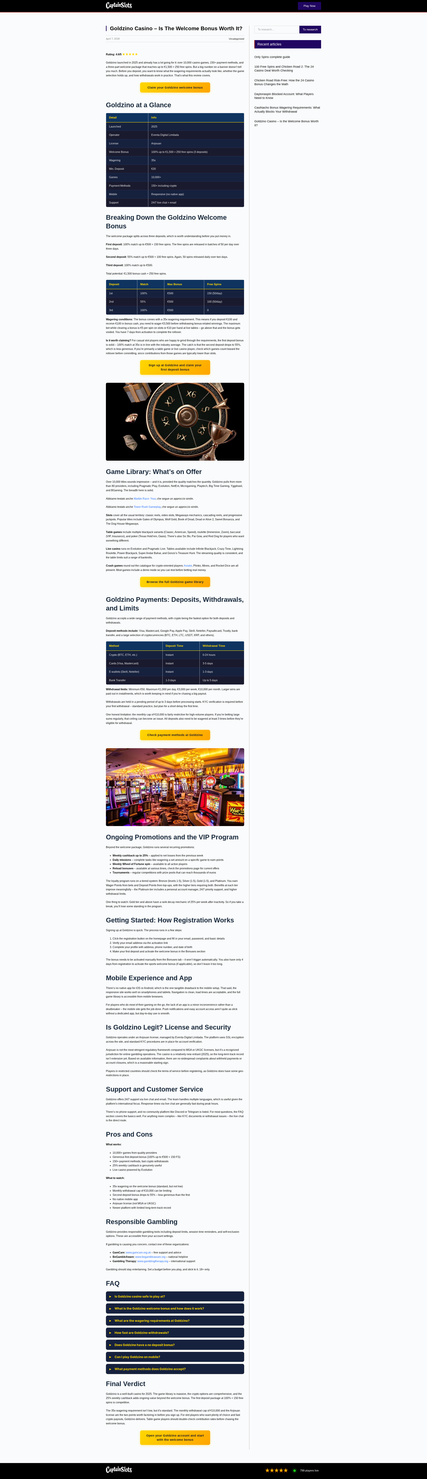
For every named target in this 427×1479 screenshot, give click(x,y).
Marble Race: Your (145, 498)
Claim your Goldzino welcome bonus (175, 87)
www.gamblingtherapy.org (152, 1261)
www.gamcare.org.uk (138, 1252)
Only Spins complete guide (272, 57)
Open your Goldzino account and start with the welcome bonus (175, 1438)
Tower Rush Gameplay (147, 506)
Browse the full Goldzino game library (175, 582)
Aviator (188, 565)
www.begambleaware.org (150, 1256)
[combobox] (276, 29)
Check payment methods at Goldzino (175, 735)
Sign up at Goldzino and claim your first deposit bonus (175, 367)
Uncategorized (236, 38)
